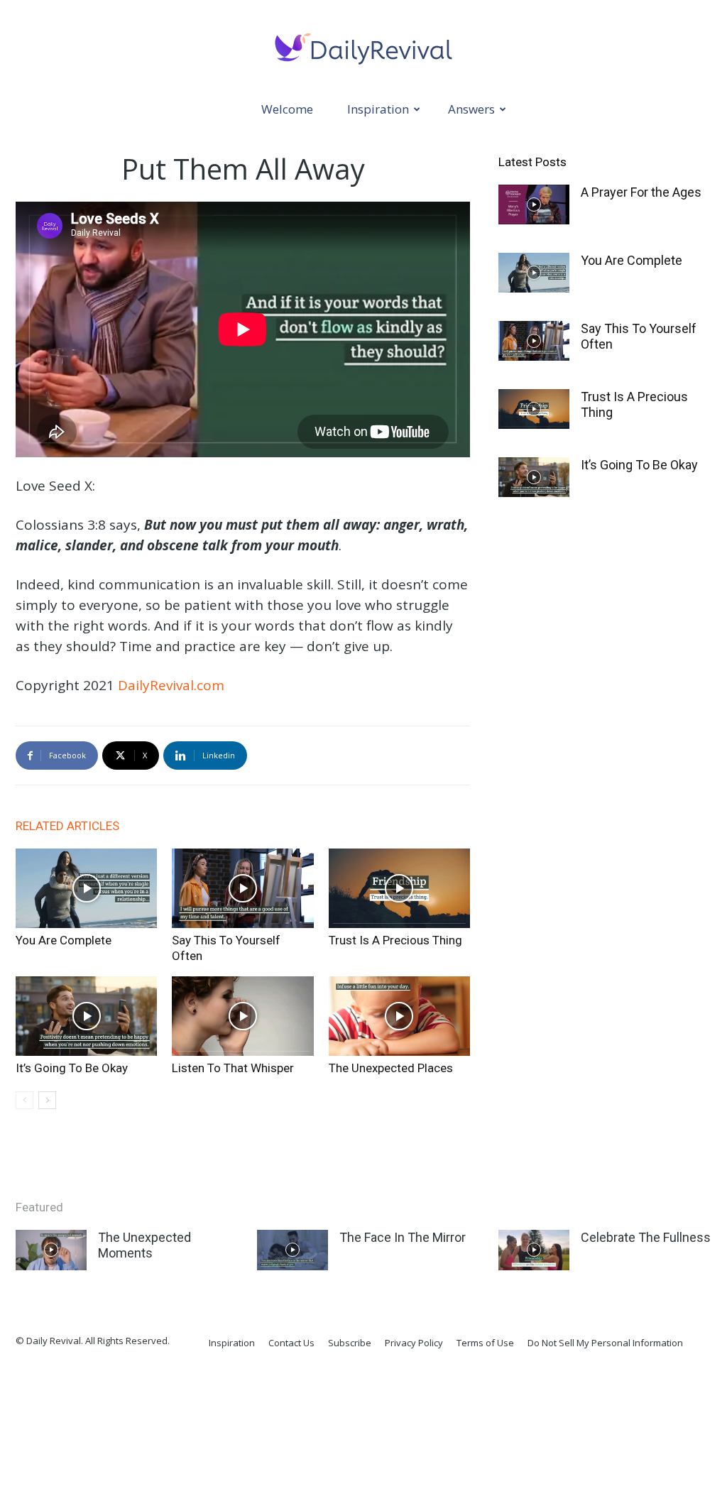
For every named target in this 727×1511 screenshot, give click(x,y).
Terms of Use (485, 1342)
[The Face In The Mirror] (292, 1250)
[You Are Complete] (86, 888)
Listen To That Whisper (233, 1068)
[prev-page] (24, 1100)
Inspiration (378, 109)
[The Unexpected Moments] (51, 1250)
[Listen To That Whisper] (242, 1016)
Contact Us (291, 1342)
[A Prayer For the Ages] (533, 204)
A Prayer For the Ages (641, 192)
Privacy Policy (414, 1342)
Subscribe (349, 1342)
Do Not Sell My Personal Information (605, 1342)
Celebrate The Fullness (646, 1237)
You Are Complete (63, 940)
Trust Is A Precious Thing (395, 940)
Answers (471, 109)
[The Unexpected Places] (399, 1016)
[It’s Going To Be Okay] (86, 1016)
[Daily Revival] (363, 47)
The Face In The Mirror (402, 1237)
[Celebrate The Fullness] (533, 1250)
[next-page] (47, 1100)
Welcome (287, 109)
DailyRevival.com (171, 685)
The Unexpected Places (391, 1068)
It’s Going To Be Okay (72, 1068)
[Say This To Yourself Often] (242, 888)
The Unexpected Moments (144, 1245)
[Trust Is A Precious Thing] (399, 888)
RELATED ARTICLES (67, 826)
